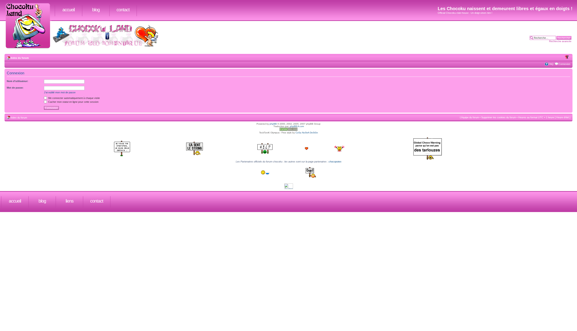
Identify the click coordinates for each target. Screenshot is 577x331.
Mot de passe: (15, 87)
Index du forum (20, 58)
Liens (69, 201)
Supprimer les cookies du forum (498, 117)
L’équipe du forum (469, 117)
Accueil (68, 9)
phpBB (273, 124)
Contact (123, 9)
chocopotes (335, 161)
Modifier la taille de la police (567, 57)
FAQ (551, 64)
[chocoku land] (30, 26)
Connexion (564, 64)
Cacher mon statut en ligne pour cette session (73, 101)
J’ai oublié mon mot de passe (60, 92)
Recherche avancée (560, 41)
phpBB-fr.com (297, 126)
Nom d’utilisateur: (17, 81)
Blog (96, 9)
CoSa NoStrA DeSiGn (306, 132)
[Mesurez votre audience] (288, 188)
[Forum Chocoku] (288, 130)
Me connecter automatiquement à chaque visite (74, 98)
